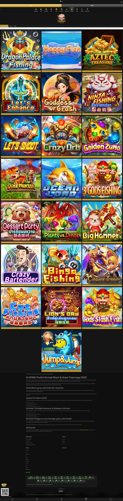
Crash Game (67, 11)
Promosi (63, 439)
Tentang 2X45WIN (28, 439)
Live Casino (46, 11)
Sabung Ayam (87, 11)
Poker (77, 11)
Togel (56, 11)
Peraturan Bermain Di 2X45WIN (30, 444)
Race (51, 11)
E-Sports (82, 11)
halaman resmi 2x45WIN (84, 429)
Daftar (30, 5)
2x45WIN (60, 380)
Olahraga (61, 11)
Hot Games (36, 11)
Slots (41, 11)
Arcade (71, 11)
